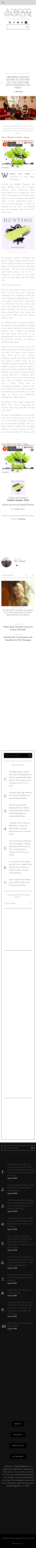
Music (8, 73)
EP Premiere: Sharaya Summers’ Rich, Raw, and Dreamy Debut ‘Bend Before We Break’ (18, 612)
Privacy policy (18, 1445)
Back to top (16, 1543)
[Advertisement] (18, 51)
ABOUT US (18, 1424)
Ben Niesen (19, 91)
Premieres (13, 73)
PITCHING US (18, 1434)
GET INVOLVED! (18, 1456)
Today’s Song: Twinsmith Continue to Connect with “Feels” (18, 627)
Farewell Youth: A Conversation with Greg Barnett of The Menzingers (18, 637)
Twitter (26, 500)
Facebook (10, 500)
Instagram (19, 500)
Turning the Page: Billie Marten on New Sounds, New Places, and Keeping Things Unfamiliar (20, 795)
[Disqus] (17, 672)
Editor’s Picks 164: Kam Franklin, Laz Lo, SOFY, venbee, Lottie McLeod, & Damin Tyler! (20, 882)
